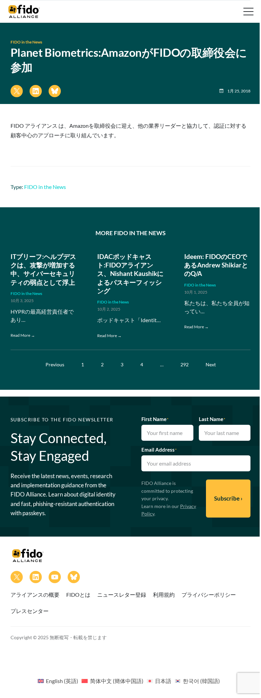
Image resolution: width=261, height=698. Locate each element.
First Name (155, 419)
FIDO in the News (26, 42)
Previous (55, 364)
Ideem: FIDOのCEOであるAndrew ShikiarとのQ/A (216, 265)
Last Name (212, 419)
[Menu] (247, 11)
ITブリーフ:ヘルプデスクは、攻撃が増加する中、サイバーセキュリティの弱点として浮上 (43, 269)
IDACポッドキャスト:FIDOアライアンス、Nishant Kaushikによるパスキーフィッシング (130, 273)
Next (211, 364)
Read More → (23, 335)
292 (184, 364)
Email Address (159, 450)
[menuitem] (58, 681)
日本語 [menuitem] (163, 681)
